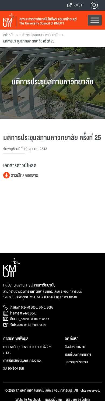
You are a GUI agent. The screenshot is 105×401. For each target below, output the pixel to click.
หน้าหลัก (8, 35)
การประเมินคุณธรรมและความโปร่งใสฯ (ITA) (27, 350)
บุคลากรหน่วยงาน (76, 362)
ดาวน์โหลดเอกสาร (24, 175)
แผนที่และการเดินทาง (78, 355)
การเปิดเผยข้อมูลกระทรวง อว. (22, 360)
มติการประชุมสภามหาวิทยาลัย (40, 35)
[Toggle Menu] (94, 20)
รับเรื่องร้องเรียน (13, 368)
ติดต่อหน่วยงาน (75, 347)
